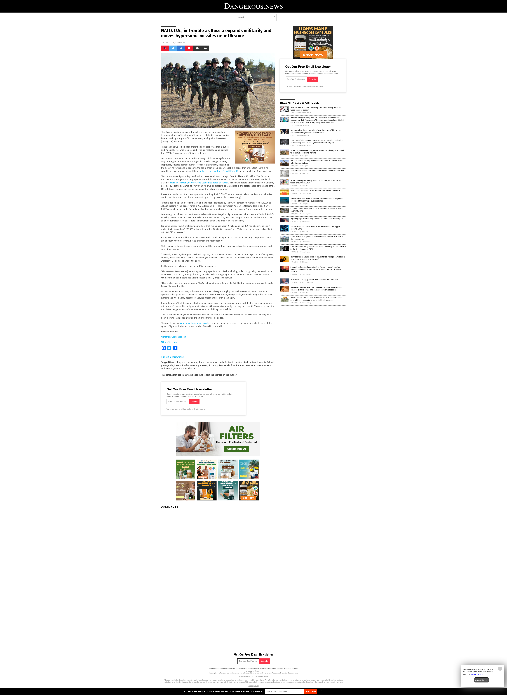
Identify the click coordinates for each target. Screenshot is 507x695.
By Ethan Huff (304, 135)
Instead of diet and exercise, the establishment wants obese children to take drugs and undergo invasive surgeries (316, 288)
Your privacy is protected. (174, 409)
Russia (177, 365)
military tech (242, 362)
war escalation (249, 365)
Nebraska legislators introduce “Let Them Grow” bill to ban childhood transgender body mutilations (315, 131)
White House (167, 368)
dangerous (182, 362)
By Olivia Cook (304, 173)
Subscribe (311, 691)
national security (258, 362)
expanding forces (196, 362)
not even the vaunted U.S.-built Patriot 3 (218, 171)
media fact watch (226, 362)
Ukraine (222, 365)
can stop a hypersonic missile (194, 323)
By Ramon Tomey (305, 193)
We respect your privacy (240, 673)
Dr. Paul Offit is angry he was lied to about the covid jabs (314, 279)
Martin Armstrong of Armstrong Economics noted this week (199, 182)
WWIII (177, 368)
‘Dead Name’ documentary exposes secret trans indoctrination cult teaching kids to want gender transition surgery (316, 141)
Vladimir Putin (234, 365)
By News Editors (305, 113)
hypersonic (211, 362)
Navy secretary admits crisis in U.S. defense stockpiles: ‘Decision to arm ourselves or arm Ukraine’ (317, 258)
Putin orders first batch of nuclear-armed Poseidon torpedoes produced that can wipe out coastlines (316, 199)
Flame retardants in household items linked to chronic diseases (317, 171)
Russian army (188, 365)
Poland (270, 362)
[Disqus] (218, 544)
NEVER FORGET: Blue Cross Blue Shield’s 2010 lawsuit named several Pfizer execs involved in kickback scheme (316, 299)
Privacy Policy (253, 686)
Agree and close (481, 680)
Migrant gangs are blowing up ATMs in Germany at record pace (316, 219)
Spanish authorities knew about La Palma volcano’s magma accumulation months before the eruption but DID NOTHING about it (315, 269)
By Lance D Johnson (306, 282)
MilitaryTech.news (170, 342)
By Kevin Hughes (305, 214)
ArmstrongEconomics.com (174, 337)
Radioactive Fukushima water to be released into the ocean (315, 191)
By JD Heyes (304, 156)
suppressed (201, 365)
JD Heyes (180, 42)
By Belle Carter (304, 222)
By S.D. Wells (304, 125)
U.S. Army (212, 365)
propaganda (167, 365)
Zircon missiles (188, 368)
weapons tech (264, 365)
